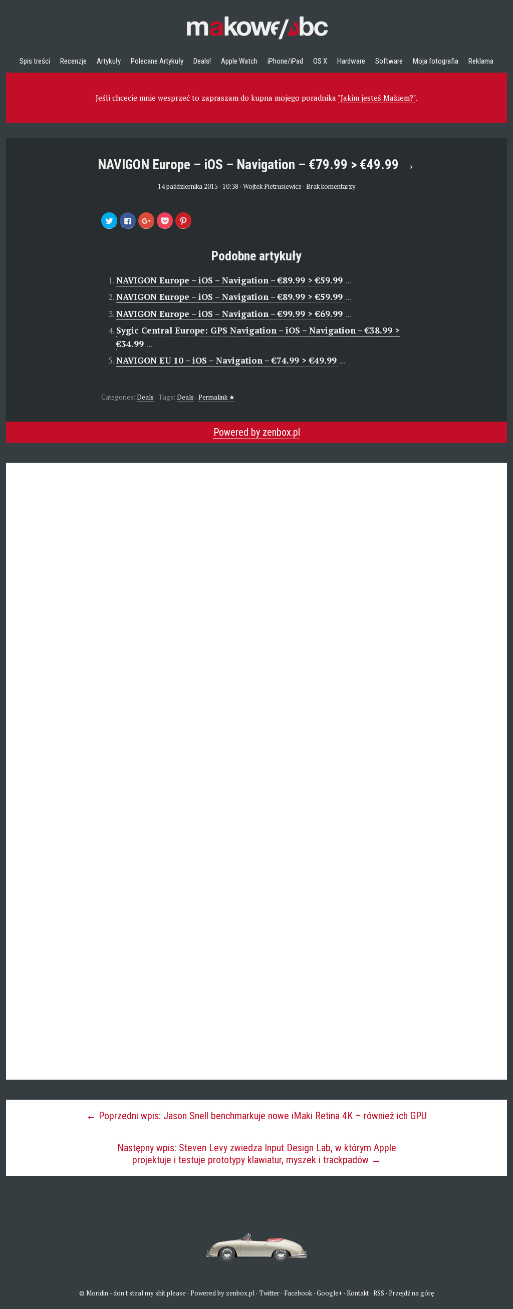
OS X (320, 61)
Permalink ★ (216, 397)
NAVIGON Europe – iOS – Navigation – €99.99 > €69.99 (230, 313)
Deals (145, 397)
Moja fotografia (435, 61)
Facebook (298, 1292)
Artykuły (109, 61)
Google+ (329, 1292)
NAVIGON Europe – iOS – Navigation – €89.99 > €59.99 (230, 280)
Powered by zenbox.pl (256, 432)
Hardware (351, 61)
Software (389, 61)
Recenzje (73, 61)
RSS (378, 1292)
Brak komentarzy (331, 186)
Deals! (202, 61)
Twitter (269, 1292)
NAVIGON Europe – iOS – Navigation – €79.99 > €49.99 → (256, 165)
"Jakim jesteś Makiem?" (377, 98)
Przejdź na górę (411, 1292)
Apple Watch (239, 61)
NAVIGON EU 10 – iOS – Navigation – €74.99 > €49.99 (227, 360)
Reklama (480, 61)
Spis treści (35, 61)
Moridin (97, 1292)
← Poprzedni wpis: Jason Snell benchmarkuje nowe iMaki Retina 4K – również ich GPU (256, 1116)
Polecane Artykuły (157, 61)
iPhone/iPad (285, 61)
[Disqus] (256, 613)
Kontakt (358, 1292)
